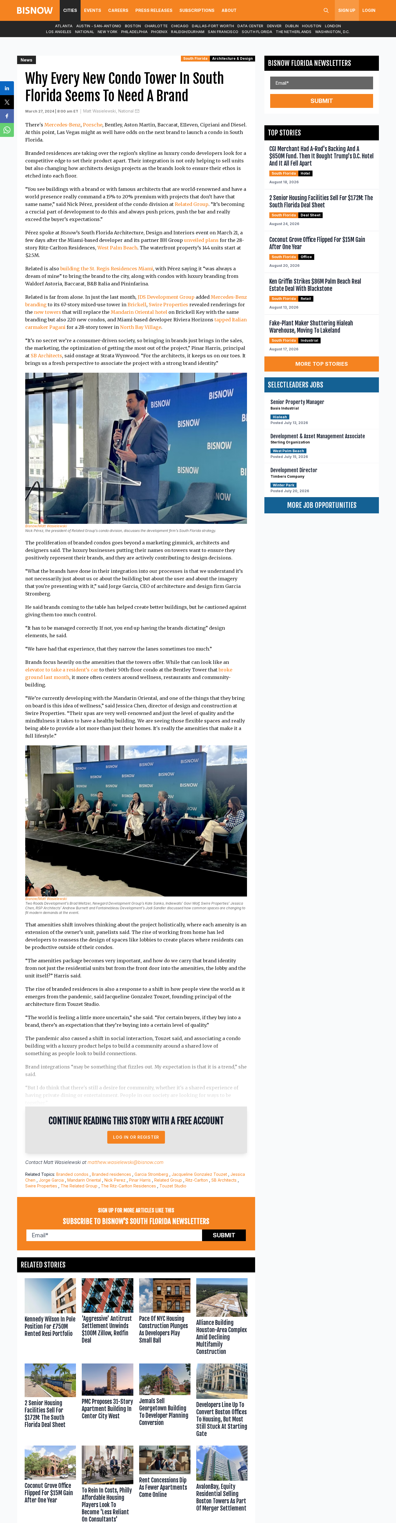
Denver (274, 26)
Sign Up (346, 10)
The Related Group (79, 1185)
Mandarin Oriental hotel (139, 312)
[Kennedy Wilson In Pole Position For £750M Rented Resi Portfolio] (50, 1318)
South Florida (257, 32)
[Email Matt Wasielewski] (137, 111)
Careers (118, 10)
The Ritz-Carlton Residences (128, 1185)
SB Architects (46, 355)
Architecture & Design (232, 58)
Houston (311, 26)
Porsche (92, 125)
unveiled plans (201, 240)
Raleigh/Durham (187, 32)
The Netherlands (294, 32)
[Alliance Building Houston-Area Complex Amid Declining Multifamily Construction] (221, 1318)
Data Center (250, 26)
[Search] (326, 10)
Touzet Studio (172, 1185)
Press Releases (153, 10)
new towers (47, 312)
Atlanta (64, 26)
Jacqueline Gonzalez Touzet (199, 1174)
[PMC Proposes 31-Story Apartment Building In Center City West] (107, 1401)
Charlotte (156, 26)
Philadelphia (134, 32)
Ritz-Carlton (197, 1180)
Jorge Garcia (51, 1180)
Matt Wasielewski (62, 1162)
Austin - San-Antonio (98, 26)
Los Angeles (58, 32)
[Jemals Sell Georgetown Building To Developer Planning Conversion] (164, 1401)
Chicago (179, 26)
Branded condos (72, 1174)
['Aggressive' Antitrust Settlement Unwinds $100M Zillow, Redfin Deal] (107, 1318)
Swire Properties (168, 304)
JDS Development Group (166, 297)
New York (107, 32)
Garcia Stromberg (151, 1174)
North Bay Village (140, 327)
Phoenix (159, 32)
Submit (224, 1235)
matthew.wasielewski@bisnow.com (126, 1162)
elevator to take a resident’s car (61, 670)
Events (92, 10)
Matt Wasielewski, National (108, 110)
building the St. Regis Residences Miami (106, 268)
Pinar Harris (140, 1180)
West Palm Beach (117, 248)
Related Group (191, 204)
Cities (70, 10)
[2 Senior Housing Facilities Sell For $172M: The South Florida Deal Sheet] (50, 1401)
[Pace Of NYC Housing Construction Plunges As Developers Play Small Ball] (164, 1318)
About (229, 10)
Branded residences (111, 1174)
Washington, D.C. (332, 32)
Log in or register (136, 1137)
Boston (133, 26)
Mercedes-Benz (62, 125)
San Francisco (223, 32)
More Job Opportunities (322, 505)
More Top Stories (321, 364)
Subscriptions (197, 10)
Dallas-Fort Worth (213, 26)
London (333, 26)
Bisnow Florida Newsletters (309, 63)
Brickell (137, 304)
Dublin (292, 26)
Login (368, 10)
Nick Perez (115, 1180)
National (84, 32)
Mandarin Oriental (84, 1180)
